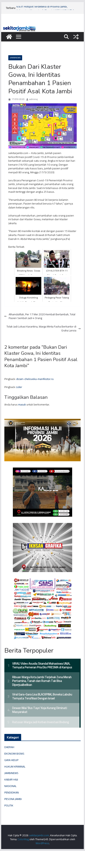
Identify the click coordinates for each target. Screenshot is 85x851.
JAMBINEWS (15, 58)
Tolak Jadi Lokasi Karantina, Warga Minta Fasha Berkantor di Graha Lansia (41, 328)
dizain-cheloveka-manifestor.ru (35, 378)
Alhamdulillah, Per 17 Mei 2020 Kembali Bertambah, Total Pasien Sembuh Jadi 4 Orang (42, 316)
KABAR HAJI (11, 779)
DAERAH (9, 747)
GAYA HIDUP (11, 760)
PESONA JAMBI (13, 798)
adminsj (33, 99)
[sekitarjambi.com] (42, 26)
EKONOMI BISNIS (14, 753)
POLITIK (8, 805)
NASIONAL (10, 786)
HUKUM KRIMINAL (14, 766)
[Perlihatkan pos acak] (76, 36)
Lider (19, 387)
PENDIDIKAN (11, 792)
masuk (22, 404)
